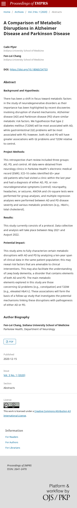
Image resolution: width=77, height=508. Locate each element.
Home (7, 12)
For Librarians (12, 447)
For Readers (11, 436)
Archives (19, 12)
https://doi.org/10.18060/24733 (29, 69)
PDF (11, 341)
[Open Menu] (3, 3)
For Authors (11, 442)
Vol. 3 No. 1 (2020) (37, 12)
